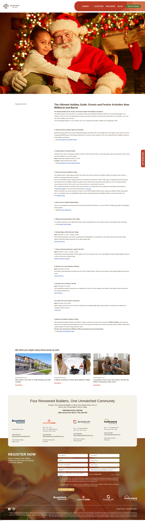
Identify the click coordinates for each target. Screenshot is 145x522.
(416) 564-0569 (47, 434)
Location (98, 6)
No (118, 474)
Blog (120, 6)
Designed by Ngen (131, 508)
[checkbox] (58, 479)
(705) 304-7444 (16, 434)
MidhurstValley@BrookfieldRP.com (21, 436)
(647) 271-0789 (108, 432)
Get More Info (143, 158)
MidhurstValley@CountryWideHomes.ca (53, 436)
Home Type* (94, 465)
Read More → (19, 385)
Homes (85, 6)
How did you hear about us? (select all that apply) (71, 474)
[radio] (111, 474)
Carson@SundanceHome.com (112, 434)
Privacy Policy (121, 508)
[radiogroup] (114, 474)
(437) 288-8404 (78, 433)
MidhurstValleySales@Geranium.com (83, 435)
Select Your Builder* (65, 465)
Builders (110, 6)
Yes (113, 474)
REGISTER (66, 489)
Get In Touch (133, 6)
